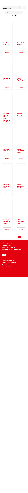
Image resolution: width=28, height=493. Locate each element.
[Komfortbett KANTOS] (7, 31)
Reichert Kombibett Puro (6, 186)
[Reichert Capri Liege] (21, 66)
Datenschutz (23, 269)
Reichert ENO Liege (6, 150)
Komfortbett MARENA (20, 43)
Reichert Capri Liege (20, 79)
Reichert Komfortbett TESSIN (20, 221)
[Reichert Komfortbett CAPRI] (7, 208)
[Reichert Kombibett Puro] (7, 173)
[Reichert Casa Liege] (21, 102)
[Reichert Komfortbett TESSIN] (21, 208)
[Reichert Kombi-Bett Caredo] (21, 137)
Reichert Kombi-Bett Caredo (20, 150)
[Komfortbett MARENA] (21, 31)
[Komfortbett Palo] (7, 66)
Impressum (17, 269)
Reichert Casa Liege (20, 114)
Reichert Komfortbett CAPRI (7, 221)
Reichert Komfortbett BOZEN (20, 186)
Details (7, 52)
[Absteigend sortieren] (24, 7)
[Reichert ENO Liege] (7, 137)
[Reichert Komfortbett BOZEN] (21, 173)
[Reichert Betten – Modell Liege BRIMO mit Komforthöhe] (7, 102)
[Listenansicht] (15, 15)
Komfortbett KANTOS (7, 43)
